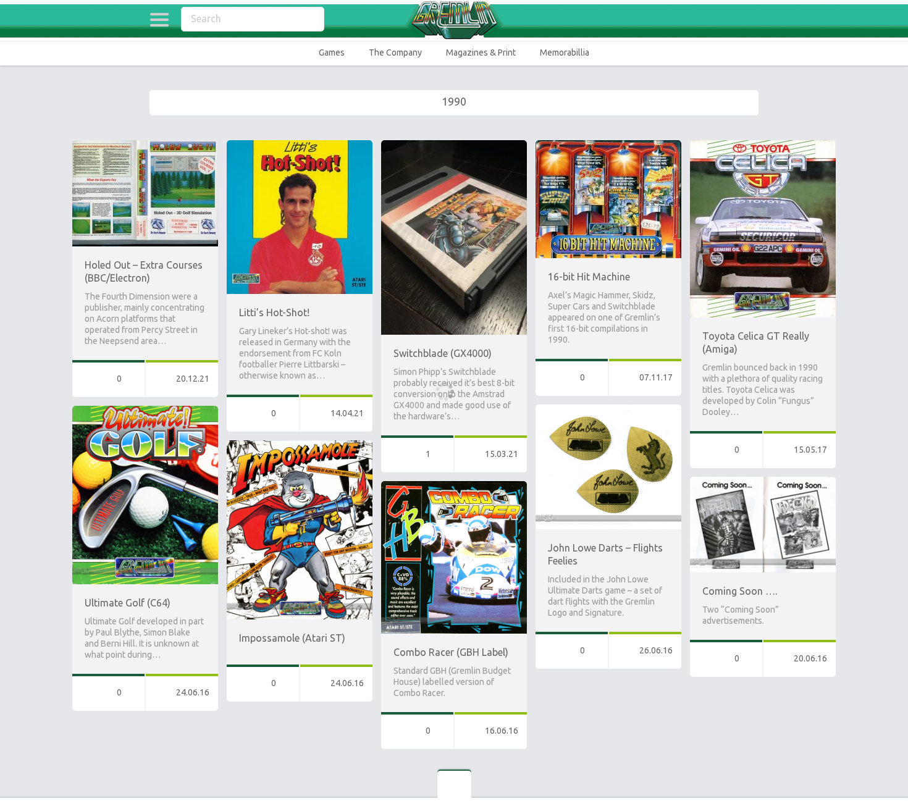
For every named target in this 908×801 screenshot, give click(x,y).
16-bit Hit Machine (589, 276)
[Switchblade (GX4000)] (454, 145)
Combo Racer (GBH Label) (450, 652)
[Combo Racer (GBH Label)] (454, 486)
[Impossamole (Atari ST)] (299, 445)
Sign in (750, 19)
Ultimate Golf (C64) (127, 602)
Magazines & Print (481, 52)
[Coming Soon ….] (763, 482)
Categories (159, 20)
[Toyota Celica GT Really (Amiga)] (763, 145)
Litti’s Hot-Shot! (274, 312)
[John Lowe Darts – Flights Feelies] (608, 410)
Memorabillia (564, 52)
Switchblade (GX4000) (442, 353)
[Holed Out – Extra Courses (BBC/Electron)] (145, 145)
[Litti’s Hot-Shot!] (299, 145)
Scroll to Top (870, 759)
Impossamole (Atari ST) (292, 638)
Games (332, 52)
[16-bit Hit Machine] (608, 145)
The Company (395, 52)
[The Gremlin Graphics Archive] (454, 20)
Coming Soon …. (739, 591)
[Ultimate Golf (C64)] (145, 411)
